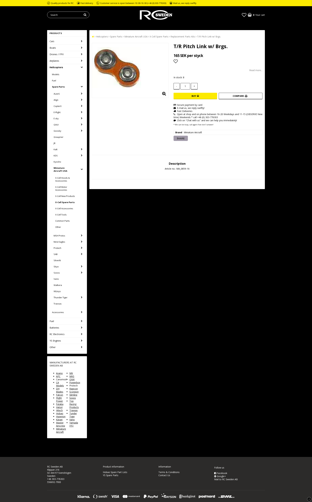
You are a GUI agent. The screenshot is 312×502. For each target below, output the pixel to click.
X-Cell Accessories (64, 208)
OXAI (72, 379)
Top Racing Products (74, 404)
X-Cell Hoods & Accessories (62, 179)
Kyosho (57, 161)
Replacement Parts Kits (182, 36)
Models (55, 74)
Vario (56, 278)
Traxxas (58, 303)
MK (71, 373)
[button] (244, 15)
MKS (71, 376)
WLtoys (57, 291)
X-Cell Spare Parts (65, 202)
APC (58, 376)
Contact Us (164, 475)
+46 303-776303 (55, 479)
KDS (56, 155)
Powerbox (74, 382)
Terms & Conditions (169, 472)
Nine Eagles (59, 241)
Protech (57, 248)
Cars (52, 41)
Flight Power (59, 399)
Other (58, 227)
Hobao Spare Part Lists (115, 472)
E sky (56, 118)
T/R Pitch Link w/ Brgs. (209, 36)
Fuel (54, 80)
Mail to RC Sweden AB (226, 479)
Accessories (58, 312)
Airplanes (54, 60)
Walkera (58, 285)
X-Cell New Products (65, 196)
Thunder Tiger (60, 297)
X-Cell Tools (61, 214)
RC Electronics (57, 334)
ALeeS (57, 93)
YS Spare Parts (110, 475)
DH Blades (59, 390)
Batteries (54, 327)
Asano (59, 373)
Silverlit (57, 260)
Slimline (73, 394)
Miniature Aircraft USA (60, 169)
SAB (56, 254)
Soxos (57, 272)
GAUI (56, 124)
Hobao (59, 413)
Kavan (59, 419)
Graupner (58, 137)
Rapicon (73, 388)
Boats (53, 47)
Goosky (57, 130)
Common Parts (62, 220)
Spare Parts (58, 86)
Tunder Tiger (73, 415)
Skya (56, 266)
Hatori (59, 407)
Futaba (59, 404)
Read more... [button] (255, 70)
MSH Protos (59, 235)
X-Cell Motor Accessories (61, 188)
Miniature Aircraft (61, 430)
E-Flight (57, 112)
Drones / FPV (57, 54)
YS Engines (55, 340)
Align (56, 99)
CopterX (58, 106)
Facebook (221, 473)
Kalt (55, 149)
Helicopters (56, 67)
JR (54, 143)
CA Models (60, 384)
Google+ (221, 476)
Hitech (59, 410)
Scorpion (74, 391)
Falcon (59, 394)
